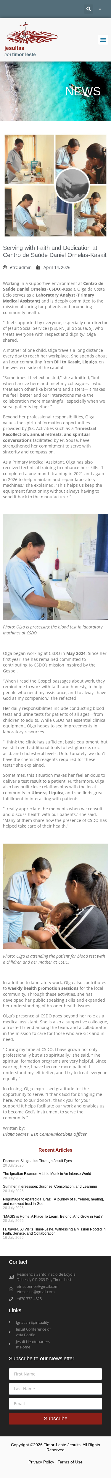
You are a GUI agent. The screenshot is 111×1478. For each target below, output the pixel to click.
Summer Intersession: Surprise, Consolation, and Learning (50, 1186)
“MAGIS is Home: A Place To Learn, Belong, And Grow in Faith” (53, 1216)
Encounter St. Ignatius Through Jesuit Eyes (37, 1161)
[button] (88, 9)
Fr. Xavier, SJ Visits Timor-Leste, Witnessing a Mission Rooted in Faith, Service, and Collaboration (54, 1231)
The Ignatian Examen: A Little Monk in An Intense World (47, 1174)
